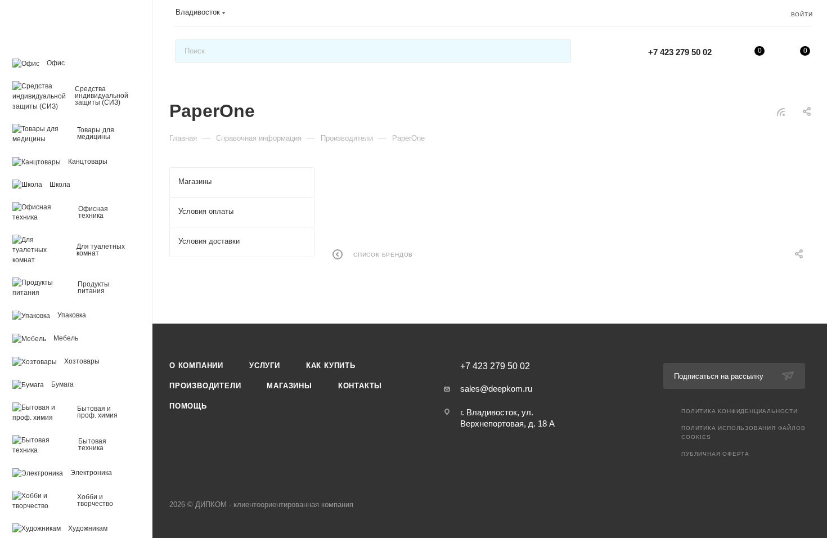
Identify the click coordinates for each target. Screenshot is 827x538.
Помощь (188, 406)
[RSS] (781, 111)
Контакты (360, 386)
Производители (205, 386)
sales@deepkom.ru (496, 388)
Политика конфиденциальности (739, 411)
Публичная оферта (715, 454)
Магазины (289, 386)
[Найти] (557, 51)
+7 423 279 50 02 (680, 52)
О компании (196, 365)
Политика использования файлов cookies (743, 432)
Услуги (264, 365)
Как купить (331, 365)
